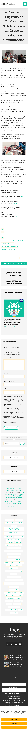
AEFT (6, 232)
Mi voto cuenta (14, 568)
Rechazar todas (14, 723)
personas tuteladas (13, 586)
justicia (20, 562)
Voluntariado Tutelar (14, 606)
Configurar (14, 727)
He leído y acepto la (9, 421)
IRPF (14, 562)
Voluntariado (17, 604)
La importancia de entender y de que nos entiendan (17, 657)
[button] (26, 707)
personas (13, 574)
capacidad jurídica (19, 536)
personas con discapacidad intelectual (9, 252)
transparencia (18, 601)
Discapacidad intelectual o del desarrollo (13, 551)
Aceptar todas (14, 719)
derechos (9, 545)
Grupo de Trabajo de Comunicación (9, 234)
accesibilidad (18, 519)
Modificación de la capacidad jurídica (14, 571)
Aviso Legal (22, 730)
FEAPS (10, 553)
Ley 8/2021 (18, 565)
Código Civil (10, 542)
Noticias (19, 234)
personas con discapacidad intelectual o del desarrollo (14, 583)
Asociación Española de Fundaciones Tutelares (14, 529)
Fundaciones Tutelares (13, 556)
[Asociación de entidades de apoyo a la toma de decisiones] (8, 4)
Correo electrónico (8, 381)
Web (4, 389)
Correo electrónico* (14, 687)
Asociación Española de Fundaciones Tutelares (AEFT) (12, 240)
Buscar (22, 443)
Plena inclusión (14, 589)
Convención (17, 539)
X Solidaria (14, 612)
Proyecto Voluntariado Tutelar (13, 598)
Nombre (6, 373)
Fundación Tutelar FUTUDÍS (7, 243)
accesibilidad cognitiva (10, 522)
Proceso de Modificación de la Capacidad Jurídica (11, 255)
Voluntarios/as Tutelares (11, 609)
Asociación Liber (8, 536)
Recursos (16, 326)
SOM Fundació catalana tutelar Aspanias (10, 257)
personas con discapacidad (14, 576)
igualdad (7, 562)
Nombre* (14, 681)
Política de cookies (6, 730)
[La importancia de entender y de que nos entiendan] (6, 657)
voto (20, 609)
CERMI (9, 539)
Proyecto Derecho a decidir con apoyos (14, 595)
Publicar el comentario (11, 428)
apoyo (14, 525)
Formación (17, 553)
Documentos (7, 326)
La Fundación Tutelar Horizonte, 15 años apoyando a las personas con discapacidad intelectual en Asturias (14, 503)
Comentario (7, 358)
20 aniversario (9, 519)
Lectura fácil (12, 326)
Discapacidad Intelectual (14, 548)
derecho (18, 542)
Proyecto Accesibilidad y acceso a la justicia (14, 592)
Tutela (21, 257)
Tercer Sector (9, 601)
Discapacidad (17, 545)
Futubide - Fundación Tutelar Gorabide (10, 246)
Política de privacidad (15, 730)
